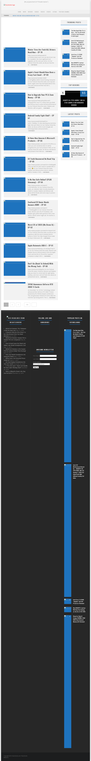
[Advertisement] (31, 32)
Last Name (36, 359)
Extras (55, 12)
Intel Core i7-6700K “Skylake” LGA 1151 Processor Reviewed (76, 56)
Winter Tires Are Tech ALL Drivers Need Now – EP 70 (42, 51)
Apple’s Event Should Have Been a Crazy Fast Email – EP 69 (41, 73)
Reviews (30, 12)
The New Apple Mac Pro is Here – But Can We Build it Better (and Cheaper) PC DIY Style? (78, 33)
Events (49, 12)
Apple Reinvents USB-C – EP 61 (40, 245)
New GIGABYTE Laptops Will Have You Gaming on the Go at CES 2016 (78, 64)
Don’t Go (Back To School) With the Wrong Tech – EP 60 (40, 265)
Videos (43, 12)
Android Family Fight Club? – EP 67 (77, 147)
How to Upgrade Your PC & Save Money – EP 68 (78, 140)
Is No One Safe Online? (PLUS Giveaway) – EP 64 (40, 181)
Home (19, 12)
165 (27, 304)
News (24, 12)
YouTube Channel (64, 12)
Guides (37, 12)
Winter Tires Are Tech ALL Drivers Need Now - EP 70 (26, 15)
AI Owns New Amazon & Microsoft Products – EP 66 (41, 139)
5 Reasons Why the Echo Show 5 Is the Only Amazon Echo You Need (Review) (15, 334)
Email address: (37, 362)
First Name (36, 356)
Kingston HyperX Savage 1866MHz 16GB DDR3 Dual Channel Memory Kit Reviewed (78, 73)
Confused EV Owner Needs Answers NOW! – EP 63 (38, 203)
